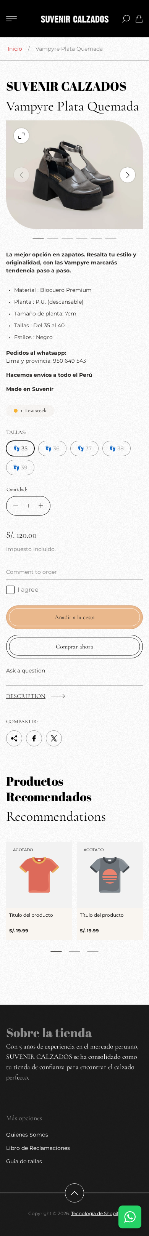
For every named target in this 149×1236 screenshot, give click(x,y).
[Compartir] (14, 738)
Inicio (15, 48)
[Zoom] (21, 135)
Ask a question (25, 671)
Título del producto (31, 915)
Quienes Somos (27, 1134)
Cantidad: (16, 490)
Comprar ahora (74, 646)
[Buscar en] (126, 18)
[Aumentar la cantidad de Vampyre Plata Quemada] (43, 505)
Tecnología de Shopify (96, 1213)
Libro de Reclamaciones (38, 1148)
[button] (56, 951)
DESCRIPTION (25, 696)
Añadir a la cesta (75, 617)
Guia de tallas (24, 1161)
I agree (28, 589)
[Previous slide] (21, 175)
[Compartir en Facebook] (34, 738)
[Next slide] (127, 175)
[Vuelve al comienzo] (74, 1192)
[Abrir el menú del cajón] (11, 18)
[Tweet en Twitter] (54, 738)
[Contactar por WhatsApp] (129, 1217)
